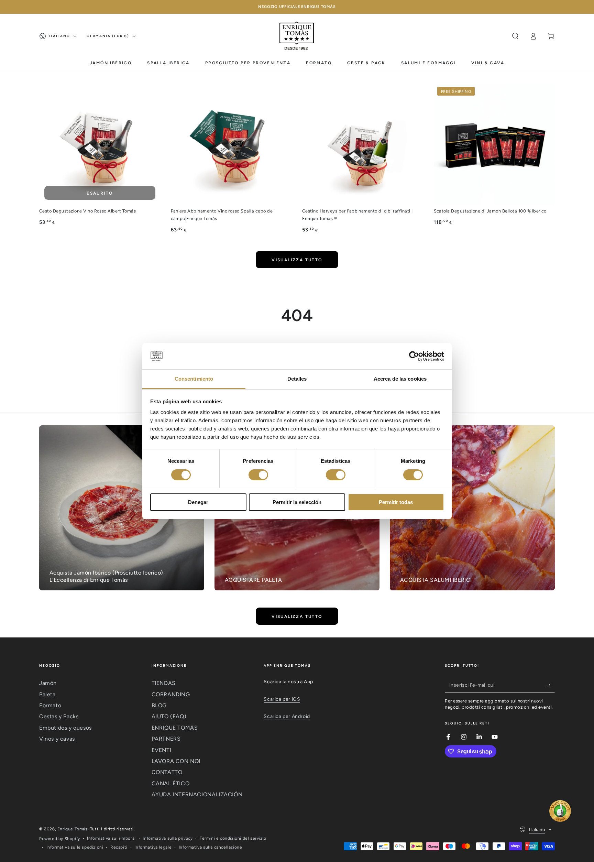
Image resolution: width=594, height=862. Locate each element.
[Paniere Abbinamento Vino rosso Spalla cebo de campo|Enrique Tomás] (231, 144)
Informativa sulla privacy (167, 838)
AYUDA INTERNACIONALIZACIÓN (197, 794)
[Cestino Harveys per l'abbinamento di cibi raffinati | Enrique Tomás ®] (363, 144)
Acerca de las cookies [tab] (400, 379)
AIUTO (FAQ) (169, 716)
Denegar (198, 502)
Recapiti (119, 847)
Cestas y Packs (58, 716)
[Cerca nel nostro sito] (515, 36)
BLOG (159, 705)
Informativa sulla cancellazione (210, 847)
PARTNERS (166, 738)
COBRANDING (171, 694)
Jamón (48, 683)
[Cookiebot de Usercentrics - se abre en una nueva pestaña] (414, 356)
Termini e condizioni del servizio (233, 838)
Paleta (47, 694)
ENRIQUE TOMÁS (175, 727)
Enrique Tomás (72, 829)
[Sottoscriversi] (551, 684)
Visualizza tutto (297, 260)
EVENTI (162, 750)
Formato (50, 705)
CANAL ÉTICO (171, 783)
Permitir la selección (297, 502)
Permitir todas (396, 502)
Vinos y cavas (57, 738)
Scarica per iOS (282, 699)
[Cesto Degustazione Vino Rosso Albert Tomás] (100, 144)
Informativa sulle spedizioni (74, 847)
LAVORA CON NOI (176, 761)
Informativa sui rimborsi (111, 838)
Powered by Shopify (59, 838)
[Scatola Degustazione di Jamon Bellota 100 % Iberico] (494, 144)
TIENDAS (164, 683)
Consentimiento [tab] (194, 379)
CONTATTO (167, 772)
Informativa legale (153, 847)
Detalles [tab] (297, 379)
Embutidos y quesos (65, 727)
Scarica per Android (287, 716)
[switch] (258, 474)
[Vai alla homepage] (297, 36)
